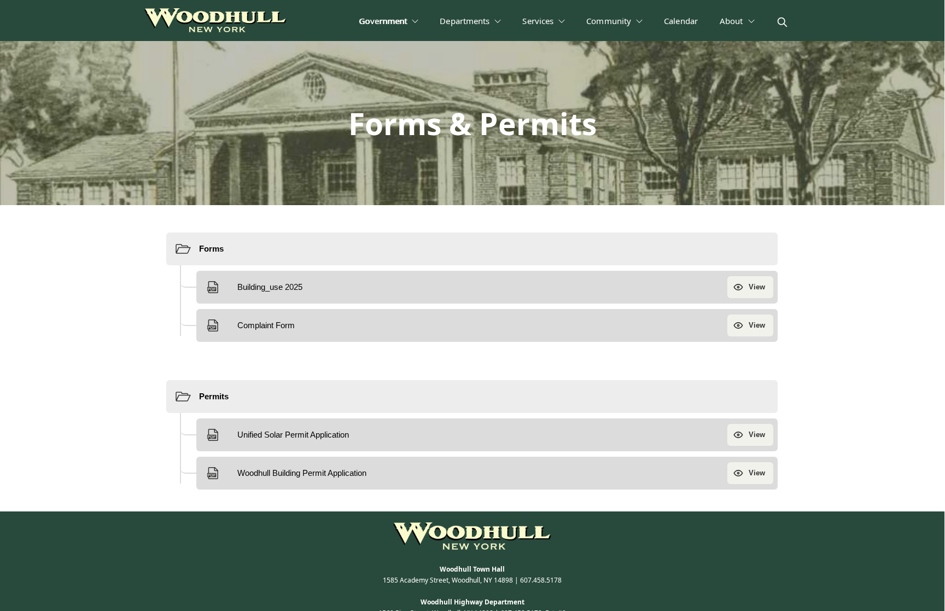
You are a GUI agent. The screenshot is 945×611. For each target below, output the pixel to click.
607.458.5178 (541, 580)
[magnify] (782, 22)
